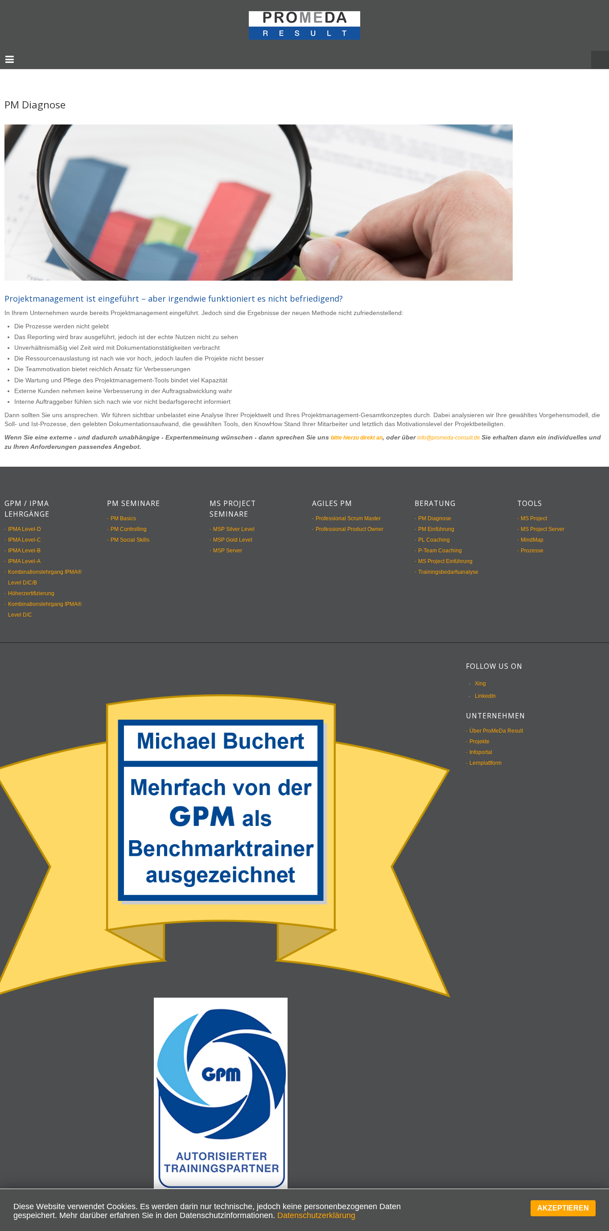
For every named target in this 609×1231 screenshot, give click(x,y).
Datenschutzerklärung (316, 1215)
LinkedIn (485, 687)
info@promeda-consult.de (465, 428)
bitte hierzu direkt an (362, 428)
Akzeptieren (563, 1208)
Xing (480, 674)
